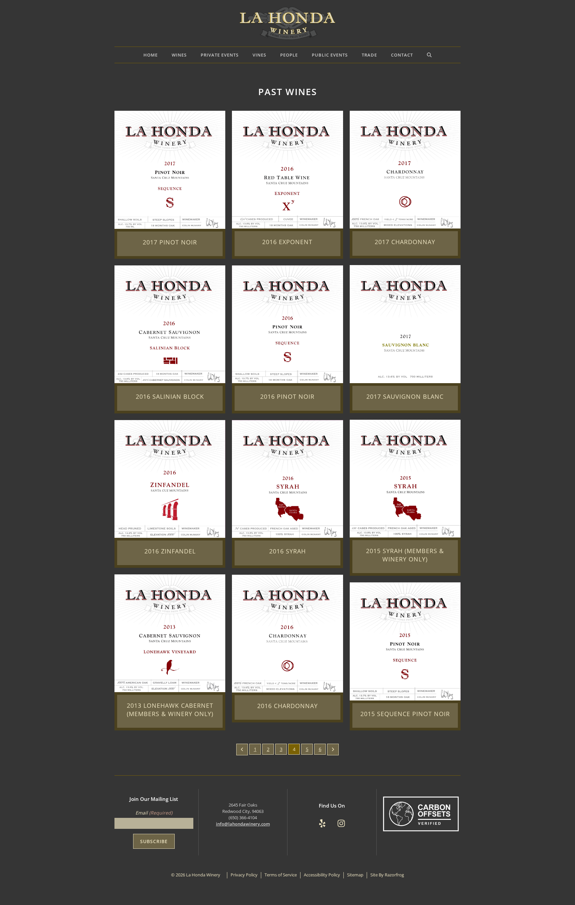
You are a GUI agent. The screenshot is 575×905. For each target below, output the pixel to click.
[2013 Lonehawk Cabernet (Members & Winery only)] (169, 633)
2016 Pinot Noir (287, 396)
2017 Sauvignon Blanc (405, 396)
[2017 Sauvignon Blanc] (405, 323)
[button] (429, 54)
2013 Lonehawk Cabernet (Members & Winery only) (170, 709)
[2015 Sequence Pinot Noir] (405, 641)
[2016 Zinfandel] (169, 478)
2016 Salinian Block (170, 396)
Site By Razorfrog (387, 875)
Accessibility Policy (322, 875)
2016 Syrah (287, 551)
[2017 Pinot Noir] (169, 169)
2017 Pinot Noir (170, 242)
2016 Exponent (287, 242)
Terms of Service (281, 875)
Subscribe (154, 841)
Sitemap (355, 875)
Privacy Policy (244, 875)
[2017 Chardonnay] (405, 169)
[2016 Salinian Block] (169, 324)
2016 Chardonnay (287, 706)
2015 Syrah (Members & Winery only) (405, 555)
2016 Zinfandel (170, 551)
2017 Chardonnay (405, 242)
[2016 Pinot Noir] (287, 324)
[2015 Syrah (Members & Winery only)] (405, 478)
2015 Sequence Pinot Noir (405, 714)
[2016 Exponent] (287, 169)
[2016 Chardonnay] (287, 633)
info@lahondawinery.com (243, 824)
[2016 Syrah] (287, 478)
